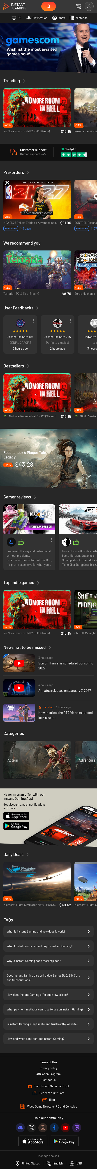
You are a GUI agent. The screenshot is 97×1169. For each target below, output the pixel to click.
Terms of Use (48, 1062)
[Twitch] (76, 1127)
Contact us (48, 1080)
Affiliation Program (48, 1074)
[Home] (14, 6)
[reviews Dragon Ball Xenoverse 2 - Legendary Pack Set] (29, 519)
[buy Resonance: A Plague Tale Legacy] (48, 459)
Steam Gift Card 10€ (20, 337)
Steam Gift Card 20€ (57, 337)
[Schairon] (66, 542)
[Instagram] (42, 1127)
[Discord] (20, 1127)
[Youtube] (65, 1127)
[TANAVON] (57, 323)
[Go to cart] (78, 6)
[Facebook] (54, 1127)
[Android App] (64, 1141)
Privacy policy (48, 1068)
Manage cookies (48, 1156)
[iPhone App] (32, 1141)
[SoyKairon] (20, 323)
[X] (31, 1127)
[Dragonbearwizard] (11, 542)
